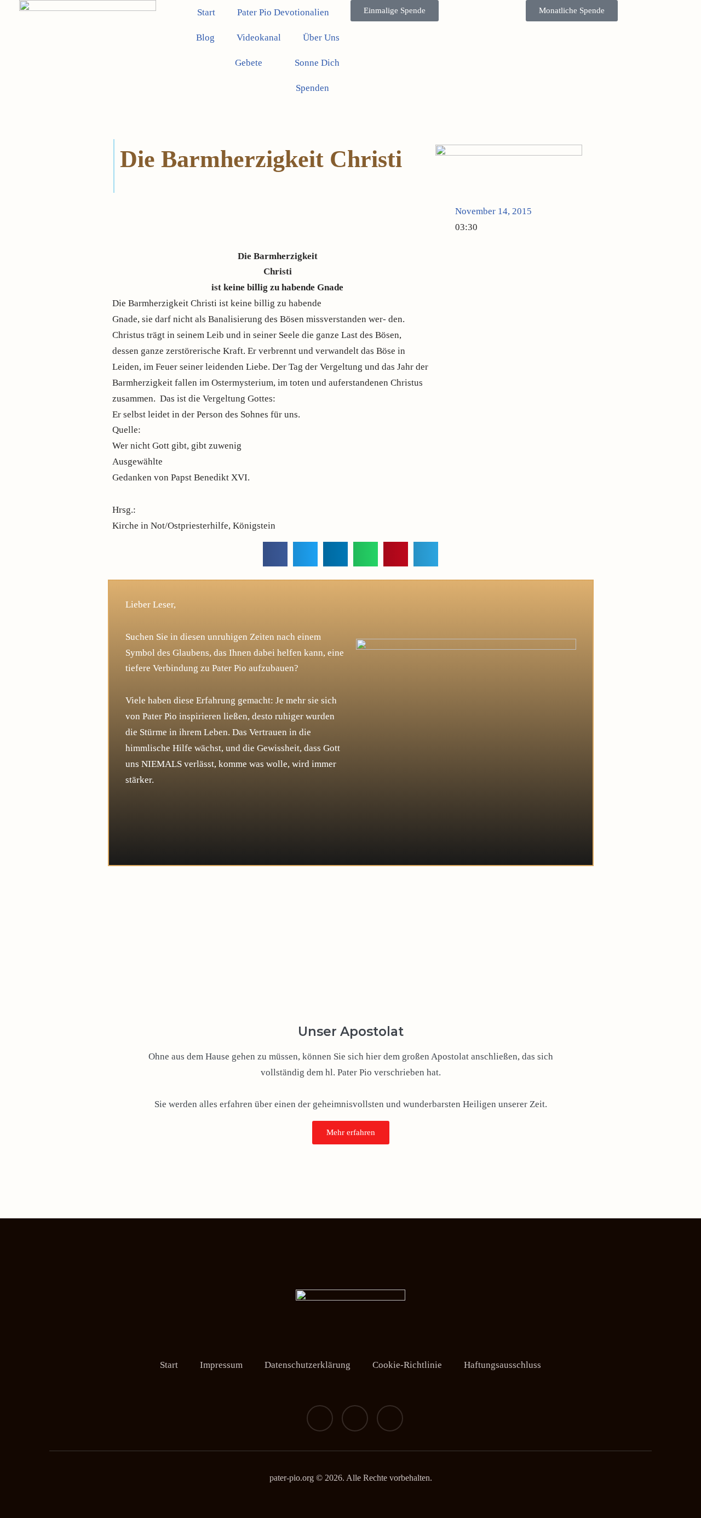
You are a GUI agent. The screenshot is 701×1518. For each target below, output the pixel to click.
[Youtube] (390, 1418)
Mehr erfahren (350, 1132)
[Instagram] (355, 1418)
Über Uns (321, 37)
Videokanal (259, 37)
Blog (205, 37)
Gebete (248, 63)
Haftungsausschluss (502, 1365)
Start (206, 12)
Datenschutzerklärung (307, 1365)
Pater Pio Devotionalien (283, 12)
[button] (275, 554)
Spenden (312, 88)
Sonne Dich (317, 63)
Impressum (221, 1365)
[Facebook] (320, 1418)
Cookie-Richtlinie (407, 1365)
